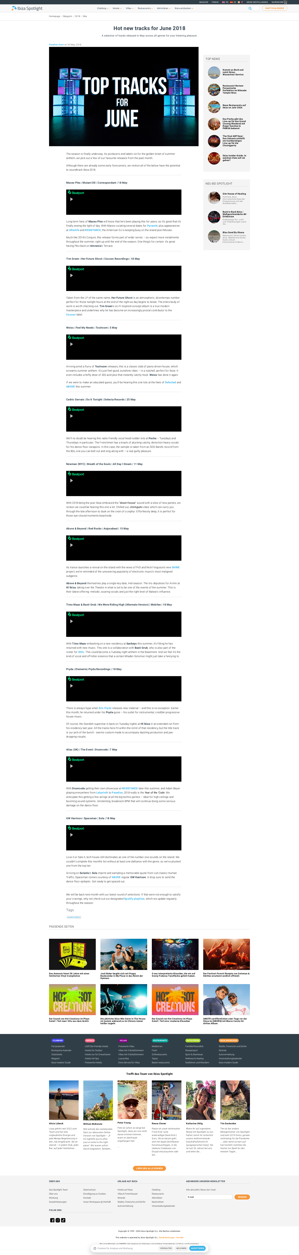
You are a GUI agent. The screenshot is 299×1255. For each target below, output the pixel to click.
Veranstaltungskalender (230, 1058)
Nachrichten (158, 1202)
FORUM (215, 2)
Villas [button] (128, 8)
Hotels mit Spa (92, 1058)
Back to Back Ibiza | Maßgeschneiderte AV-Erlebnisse (235, 214)
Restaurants (158, 1193)
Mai (85, 16)
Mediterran (157, 1046)
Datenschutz (89, 1189)
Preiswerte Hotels (93, 1062)
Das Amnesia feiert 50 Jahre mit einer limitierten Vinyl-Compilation (69, 974)
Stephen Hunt (56, 44)
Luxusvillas (123, 1058)
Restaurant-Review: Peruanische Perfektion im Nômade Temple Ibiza (235, 89)
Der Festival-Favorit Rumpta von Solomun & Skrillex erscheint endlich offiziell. (226, 974)
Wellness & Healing (194, 1058)
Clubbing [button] (101, 8)
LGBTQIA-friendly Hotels (96, 1046)
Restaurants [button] (144, 8)
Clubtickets (56, 1054)
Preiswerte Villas (126, 1046)
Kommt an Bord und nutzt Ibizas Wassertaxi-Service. (233, 72)
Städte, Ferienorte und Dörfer (233, 1046)
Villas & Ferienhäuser (128, 1193)
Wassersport (191, 1050)
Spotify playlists (134, 898)
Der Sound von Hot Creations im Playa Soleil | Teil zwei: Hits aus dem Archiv (69, 1019)
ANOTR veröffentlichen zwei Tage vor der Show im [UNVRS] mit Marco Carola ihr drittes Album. (225, 1021)
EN (227, 2)
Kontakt (87, 1198)
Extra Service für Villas (129, 1062)
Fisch (154, 1050)
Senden (242, 1197)
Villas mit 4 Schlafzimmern (131, 1054)
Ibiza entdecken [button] (183, 8)
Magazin (203, 2)
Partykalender (58, 1046)
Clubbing (156, 1189)
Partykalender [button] (274, 8)
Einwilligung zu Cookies (94, 1193)
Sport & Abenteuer (194, 1054)
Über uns (53, 1193)
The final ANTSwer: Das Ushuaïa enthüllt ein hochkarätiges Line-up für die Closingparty (234, 141)
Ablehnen (181, 1248)
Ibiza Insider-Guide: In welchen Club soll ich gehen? (234, 157)
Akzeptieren (197, 1248)
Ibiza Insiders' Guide (61, 1062)
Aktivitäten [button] (162, 8)
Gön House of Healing (234, 193)
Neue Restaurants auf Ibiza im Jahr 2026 (234, 106)
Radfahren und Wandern (197, 1062)
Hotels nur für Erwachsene (97, 1054)
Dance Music (74, 917)
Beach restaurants (161, 1062)
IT (242, 2)
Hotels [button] (116, 8)
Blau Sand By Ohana (233, 232)
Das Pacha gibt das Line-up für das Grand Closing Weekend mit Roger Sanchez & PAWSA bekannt (234, 124)
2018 (77, 16)
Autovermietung (226, 1054)
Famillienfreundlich (194, 1046)
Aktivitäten (157, 1198)
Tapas (155, 1058)
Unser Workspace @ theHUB (97, 1202)
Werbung (53, 1198)
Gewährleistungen (58, 1202)
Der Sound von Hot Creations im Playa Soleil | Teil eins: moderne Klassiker (172, 1019)
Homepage (54, 16)
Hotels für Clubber (93, 1050)
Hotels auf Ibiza (125, 1189)
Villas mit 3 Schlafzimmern (131, 1050)
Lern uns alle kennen (149, 1168)
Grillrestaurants (159, 1054)
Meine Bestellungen (257, 2)
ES (235, 2)
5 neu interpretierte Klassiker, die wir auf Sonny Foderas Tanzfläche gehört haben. (173, 974)
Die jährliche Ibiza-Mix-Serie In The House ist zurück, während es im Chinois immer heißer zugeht (122, 1021)
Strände (222, 1050)
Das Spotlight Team (58, 1189)
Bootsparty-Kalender (61, 1050)
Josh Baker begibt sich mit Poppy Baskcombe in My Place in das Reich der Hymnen (121, 975)
